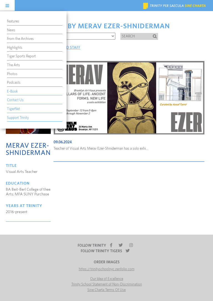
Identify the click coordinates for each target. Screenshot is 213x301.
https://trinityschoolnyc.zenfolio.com (107, 269)
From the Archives (20, 39)
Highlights (14, 48)
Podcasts (14, 83)
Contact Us (15, 100)
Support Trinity (18, 118)
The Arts (13, 65)
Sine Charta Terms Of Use (106, 290)
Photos (12, 74)
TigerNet (13, 109)
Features (13, 21)
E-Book (12, 91)
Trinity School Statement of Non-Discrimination (106, 284)
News (11, 30)
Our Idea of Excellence (106, 279)
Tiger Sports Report (21, 56)
